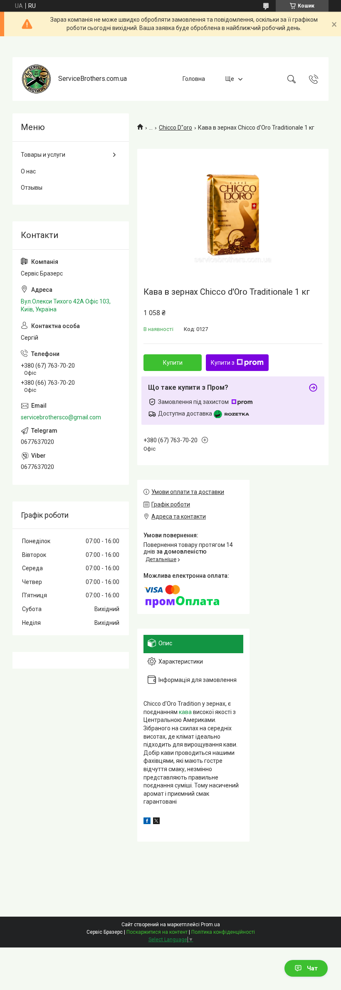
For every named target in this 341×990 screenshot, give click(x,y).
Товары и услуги (43, 154)
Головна (194, 78)
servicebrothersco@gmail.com (61, 417)
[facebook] (147, 822)
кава (185, 712)
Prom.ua (210, 924)
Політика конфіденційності (223, 932)
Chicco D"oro (175, 127)
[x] (156, 822)
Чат (312, 968)
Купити (173, 362)
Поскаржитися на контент (157, 932)
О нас (28, 171)
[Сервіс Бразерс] (36, 79)
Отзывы (31, 187)
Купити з (223, 362)
